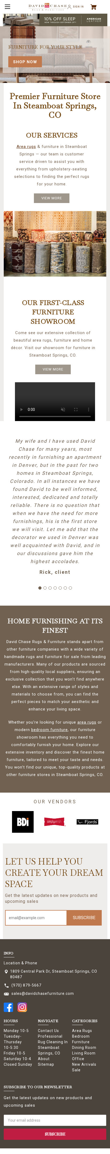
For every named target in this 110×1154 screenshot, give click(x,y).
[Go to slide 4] (55, 588)
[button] (55, 19)
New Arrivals (84, 1064)
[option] (13, 822)
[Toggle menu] (6, 6)
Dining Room (84, 1047)
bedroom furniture (49, 729)
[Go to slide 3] (50, 588)
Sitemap (46, 1064)
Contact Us (48, 1031)
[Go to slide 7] (70, 588)
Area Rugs (82, 1031)
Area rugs (26, 146)
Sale (76, 1070)
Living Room (84, 1053)
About (44, 1059)
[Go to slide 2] (44, 588)
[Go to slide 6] (65, 588)
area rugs (86, 722)
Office (78, 1059)
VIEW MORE (51, 198)
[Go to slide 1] (39, 588)
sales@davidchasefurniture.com (42, 993)
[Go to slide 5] (60, 588)
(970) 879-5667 (26, 985)
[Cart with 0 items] (96, 7)
